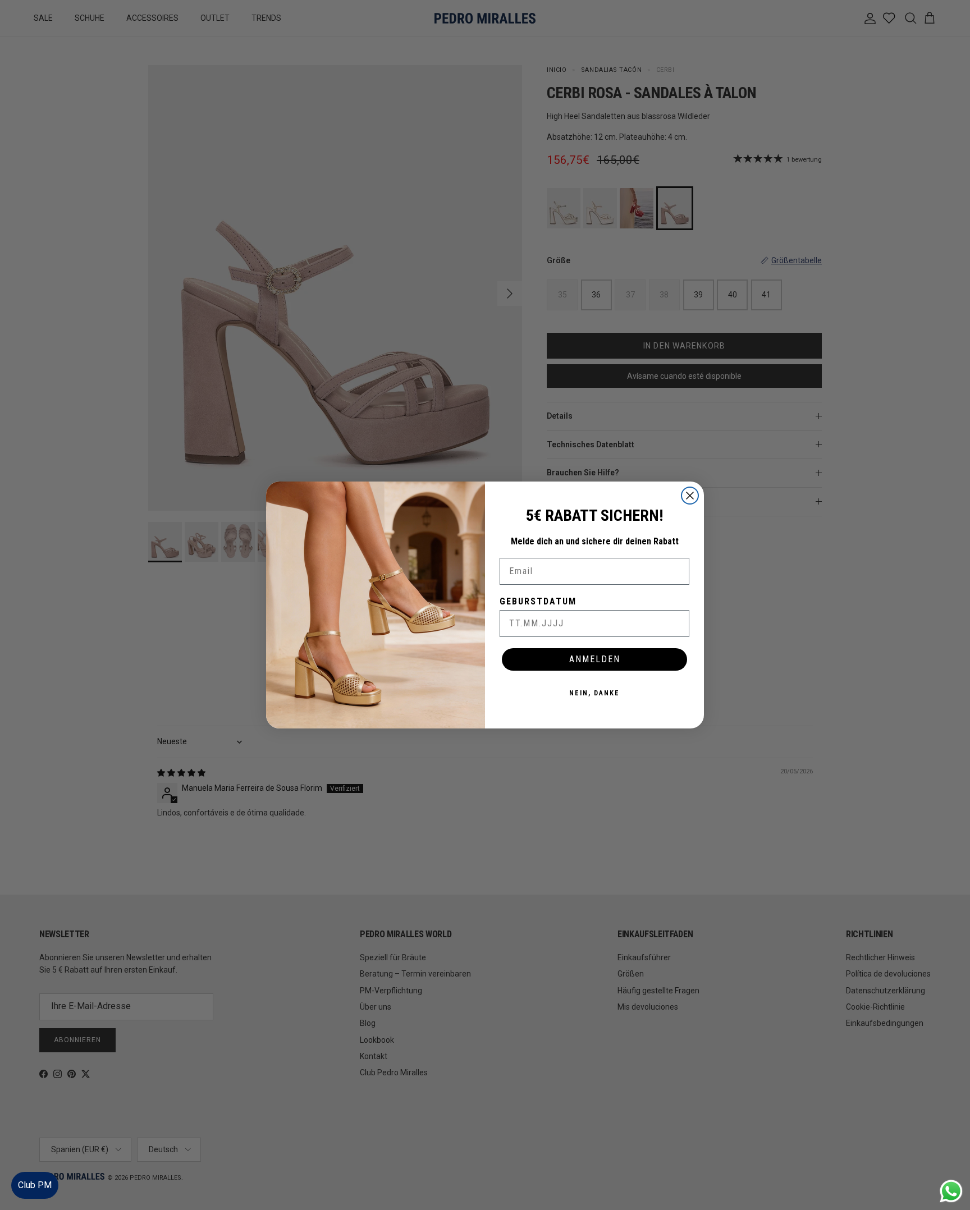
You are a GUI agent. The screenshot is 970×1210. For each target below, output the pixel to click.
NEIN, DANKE (594, 693)
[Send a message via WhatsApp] (951, 1191)
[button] (950, 1167)
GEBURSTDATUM (538, 601)
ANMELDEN (594, 659)
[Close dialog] (689, 495)
